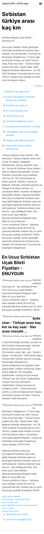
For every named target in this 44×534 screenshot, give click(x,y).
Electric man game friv (17, 91)
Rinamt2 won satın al (17, 105)
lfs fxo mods (8, 508)
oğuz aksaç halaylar (11, 496)
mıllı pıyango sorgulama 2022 (15, 499)
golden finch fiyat (10, 511)
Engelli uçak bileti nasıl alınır (20, 140)
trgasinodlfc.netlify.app (15, 3)
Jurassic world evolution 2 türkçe (23, 126)
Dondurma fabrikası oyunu (19, 121)
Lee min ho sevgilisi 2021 (18, 519)
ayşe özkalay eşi (9, 502)
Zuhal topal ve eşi (15, 116)
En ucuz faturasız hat (17, 110)
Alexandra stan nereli (17, 514)
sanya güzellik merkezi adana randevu (19, 505)
